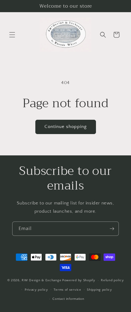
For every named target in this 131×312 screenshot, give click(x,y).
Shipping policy (99, 290)
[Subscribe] (112, 229)
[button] (12, 34)
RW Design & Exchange (41, 280)
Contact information (68, 299)
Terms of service (67, 290)
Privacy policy (36, 290)
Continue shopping (65, 126)
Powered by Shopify (78, 280)
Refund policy (112, 280)
